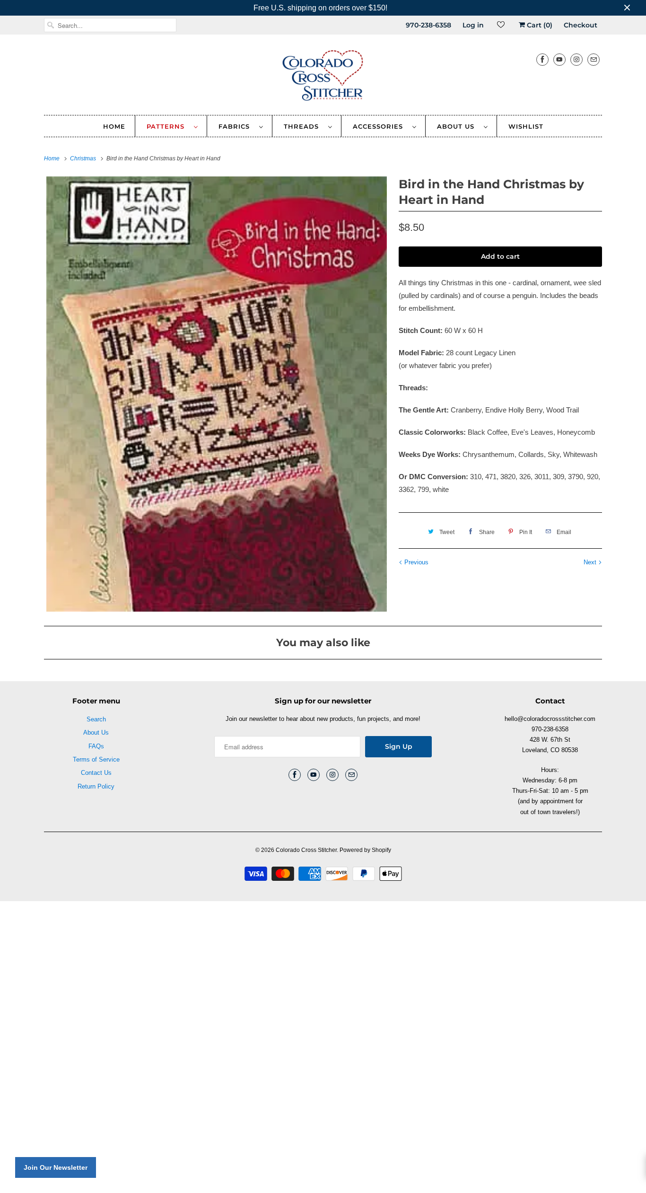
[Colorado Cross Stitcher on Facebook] (542, 59)
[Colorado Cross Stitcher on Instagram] (576, 59)
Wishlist (525, 126)
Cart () (538, 25)
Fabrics (236, 126)
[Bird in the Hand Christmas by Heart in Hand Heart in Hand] (216, 394)
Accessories (380, 126)
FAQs (96, 746)
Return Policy (96, 786)
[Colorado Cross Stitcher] (323, 77)
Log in (473, 25)
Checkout (580, 25)
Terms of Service (96, 759)
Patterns (168, 126)
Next (591, 562)
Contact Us (96, 772)
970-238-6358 (428, 25)
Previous (415, 562)
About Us (458, 126)
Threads (303, 126)
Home (114, 126)
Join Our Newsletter (55, 1167)
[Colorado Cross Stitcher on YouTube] (559, 59)
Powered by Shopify (365, 850)
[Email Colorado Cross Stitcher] (593, 59)
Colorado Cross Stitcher (306, 850)
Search (96, 719)
